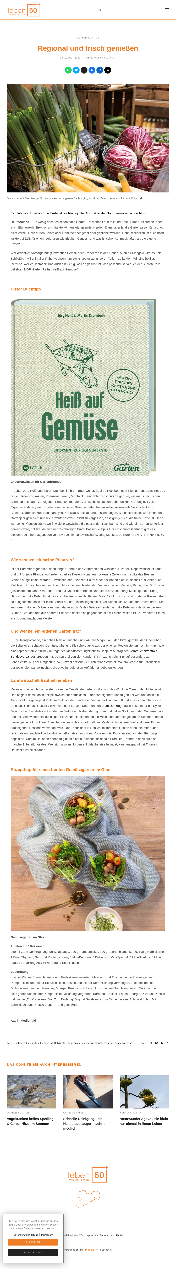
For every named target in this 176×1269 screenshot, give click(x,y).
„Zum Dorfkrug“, (112, 706)
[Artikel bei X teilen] (107, 70)
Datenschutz (107, 1235)
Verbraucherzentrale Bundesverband (111, 1043)
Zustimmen (33, 1242)
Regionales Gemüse (79, 1043)
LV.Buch (44, 1043)
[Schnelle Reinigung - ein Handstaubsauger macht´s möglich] (88, 1091)
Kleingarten (32, 1043)
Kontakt (120, 1235)
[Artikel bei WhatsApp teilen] (68, 70)
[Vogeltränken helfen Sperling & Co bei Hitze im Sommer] (31, 1091)
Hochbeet (19, 1043)
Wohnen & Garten (88, 38)
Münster (61, 1043)
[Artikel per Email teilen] (84, 70)
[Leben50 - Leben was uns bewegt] (24, 9)
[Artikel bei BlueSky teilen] (76, 70)
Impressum (92, 1235)
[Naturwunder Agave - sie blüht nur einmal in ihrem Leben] (144, 1091)
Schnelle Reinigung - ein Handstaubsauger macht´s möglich (84, 1123)
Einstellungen (33, 1252)
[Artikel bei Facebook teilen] (92, 70)
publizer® (93, 1249)
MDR (53, 1043)
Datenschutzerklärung (25, 1234)
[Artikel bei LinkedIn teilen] (99, 70)
